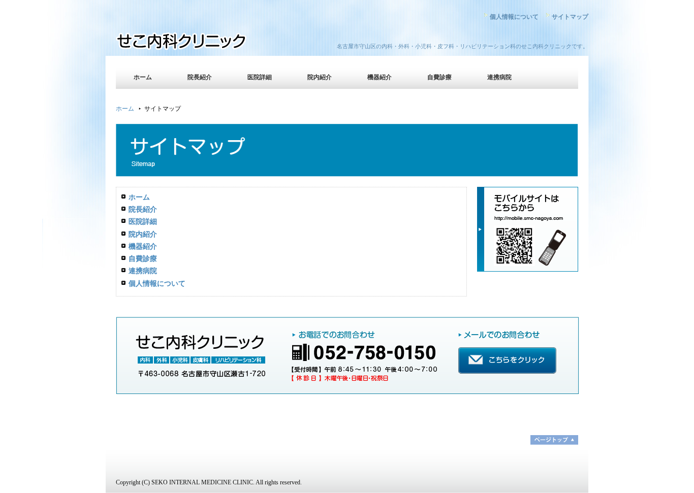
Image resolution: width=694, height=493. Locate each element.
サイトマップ (570, 16)
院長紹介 (199, 77)
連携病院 (499, 77)
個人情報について (514, 16)
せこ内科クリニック (205, 43)
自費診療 (439, 77)
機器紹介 (379, 77)
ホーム (143, 77)
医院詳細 (259, 77)
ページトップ (554, 440)
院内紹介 (319, 77)
